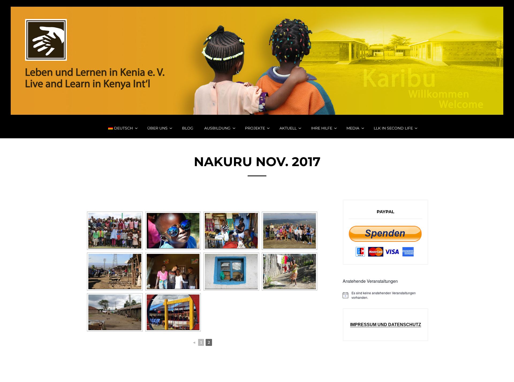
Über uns (157, 128)
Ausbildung (217, 128)
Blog (187, 128)
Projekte (255, 128)
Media (352, 128)
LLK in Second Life (393, 128)
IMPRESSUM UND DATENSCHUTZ (385, 324)
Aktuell (288, 128)
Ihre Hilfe (321, 128)
